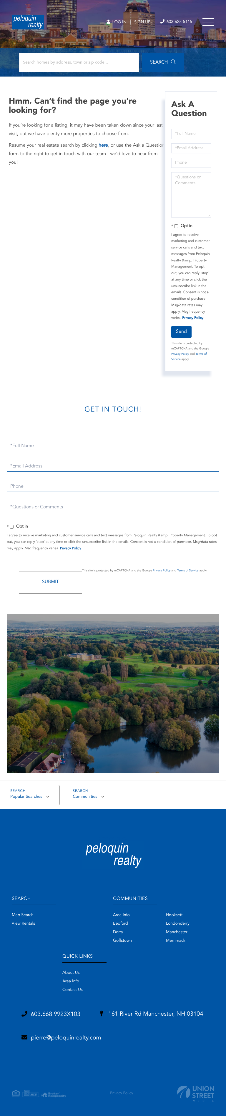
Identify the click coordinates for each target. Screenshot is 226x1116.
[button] (163, 62)
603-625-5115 (178, 22)
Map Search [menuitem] (23, 915)
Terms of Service (188, 570)
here (103, 145)
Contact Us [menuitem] (72, 990)
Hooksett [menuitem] (174, 915)
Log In (118, 22)
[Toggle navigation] (208, 22)
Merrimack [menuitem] (175, 941)
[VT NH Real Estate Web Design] (195, 1094)
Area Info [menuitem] (121, 915)
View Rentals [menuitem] (23, 924)
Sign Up (142, 22)
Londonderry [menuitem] (178, 924)
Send (181, 331)
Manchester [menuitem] (176, 932)
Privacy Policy (192, 318)
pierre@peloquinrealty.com (66, 1038)
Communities (85, 797)
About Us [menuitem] (70, 973)
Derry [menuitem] (118, 932)
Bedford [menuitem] (120, 924)
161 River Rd (155, 1014)
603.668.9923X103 (55, 1014)
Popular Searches (26, 797)
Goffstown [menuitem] (122, 941)
